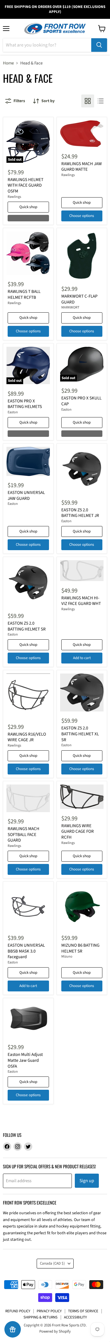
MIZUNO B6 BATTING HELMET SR (80, 948)
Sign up (86, 1180)
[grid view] (87, 100)
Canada (52, 1263)
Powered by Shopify (55, 1331)
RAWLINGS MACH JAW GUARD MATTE (81, 167)
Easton (13, 412)
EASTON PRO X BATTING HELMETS (25, 404)
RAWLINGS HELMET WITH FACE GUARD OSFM (25, 185)
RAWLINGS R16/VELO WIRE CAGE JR (27, 737)
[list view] (100, 100)
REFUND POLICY (17, 1311)
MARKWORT (70, 307)
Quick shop (28, 207)
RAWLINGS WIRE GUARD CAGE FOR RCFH (77, 831)
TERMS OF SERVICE (83, 1311)
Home (8, 63)
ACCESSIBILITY (75, 1317)
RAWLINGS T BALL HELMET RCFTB (24, 294)
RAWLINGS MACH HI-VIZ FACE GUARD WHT (81, 601)
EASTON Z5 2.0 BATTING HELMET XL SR (80, 734)
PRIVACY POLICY (49, 1311)
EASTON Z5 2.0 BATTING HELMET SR (27, 626)
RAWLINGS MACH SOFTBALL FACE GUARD (23, 834)
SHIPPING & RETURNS (40, 1317)
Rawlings (14, 196)
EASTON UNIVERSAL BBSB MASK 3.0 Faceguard (26, 951)
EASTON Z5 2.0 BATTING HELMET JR (80, 513)
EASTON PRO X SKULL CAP (81, 401)
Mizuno (66, 956)
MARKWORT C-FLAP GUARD (79, 299)
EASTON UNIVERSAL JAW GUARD (26, 496)
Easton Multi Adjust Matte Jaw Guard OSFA (25, 1060)
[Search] (99, 45)
